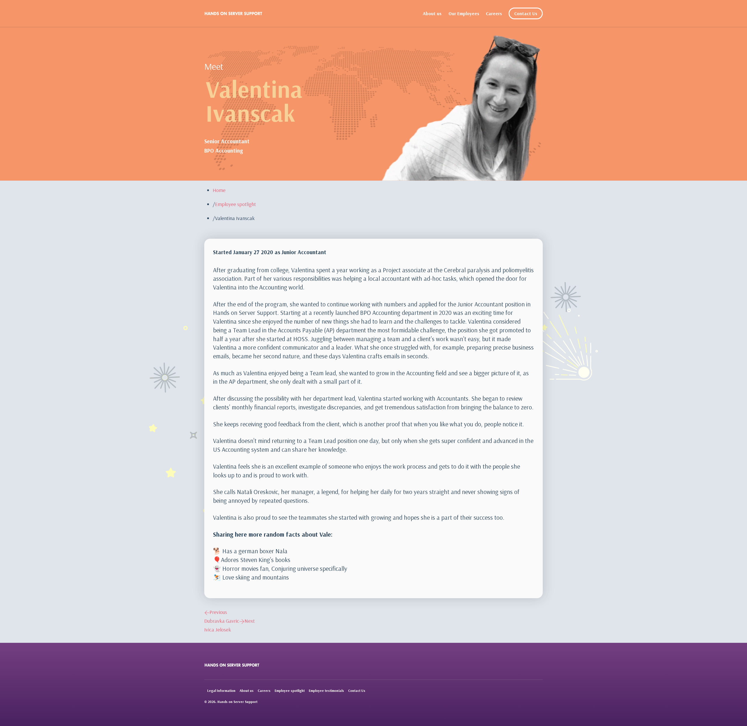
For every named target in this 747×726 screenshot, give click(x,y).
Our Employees (463, 13)
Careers (494, 13)
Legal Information (221, 690)
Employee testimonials (326, 690)
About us (432, 13)
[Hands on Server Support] (233, 13)
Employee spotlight (290, 690)
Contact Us (525, 13)
